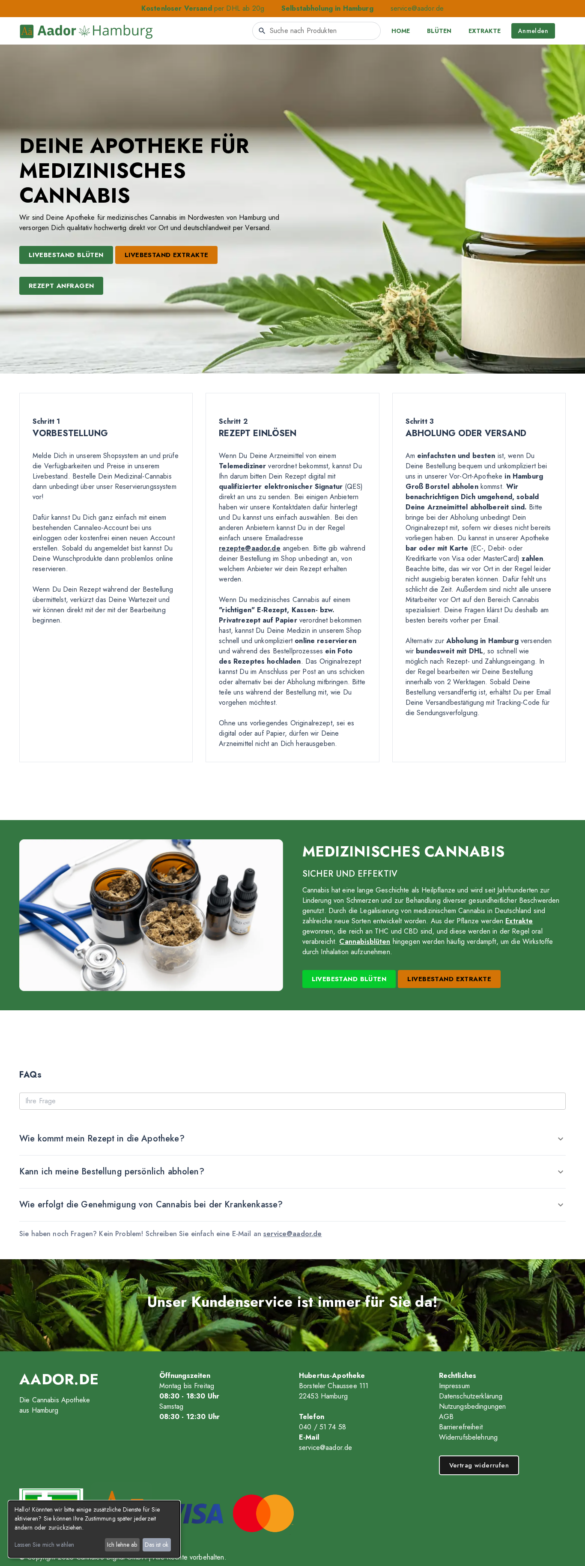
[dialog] (94, 1529)
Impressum (454, 1386)
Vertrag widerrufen (479, 1465)
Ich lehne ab (122, 1544)
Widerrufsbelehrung (468, 1437)
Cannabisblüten (364, 941)
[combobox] (316, 30)
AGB (446, 1417)
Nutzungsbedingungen (472, 1406)
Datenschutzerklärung (471, 1396)
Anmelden (533, 31)
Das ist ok (156, 1544)
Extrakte (519, 921)
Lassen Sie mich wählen (44, 1544)
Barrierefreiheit (461, 1427)
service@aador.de (417, 8)
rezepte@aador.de (249, 548)
